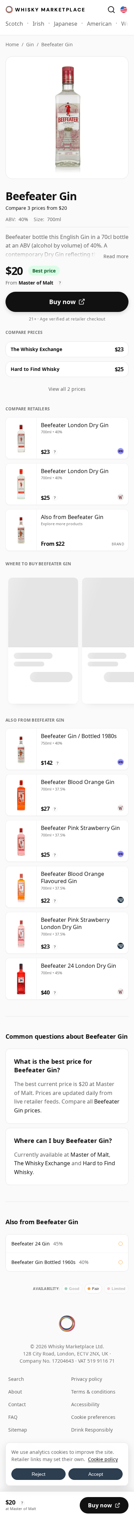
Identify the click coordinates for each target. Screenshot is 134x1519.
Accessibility (85, 1404)
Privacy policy (86, 1379)
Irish (38, 23)
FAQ (13, 1417)
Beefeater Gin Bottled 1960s (43, 1262)
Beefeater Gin (57, 44)
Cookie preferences (93, 1417)
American (99, 23)
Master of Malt (89, 1154)
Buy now (62, 302)
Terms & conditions (93, 1391)
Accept (95, 1474)
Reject (38, 1474)
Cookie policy (103, 1459)
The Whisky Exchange (42, 1163)
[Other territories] (124, 9)
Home (12, 44)
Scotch (14, 23)
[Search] (111, 9)
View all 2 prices (67, 389)
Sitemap (17, 1429)
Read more (116, 256)
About (15, 1391)
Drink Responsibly (92, 1429)
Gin (30, 44)
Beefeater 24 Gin (30, 1243)
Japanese (65, 23)
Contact (17, 1404)
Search (16, 1379)
